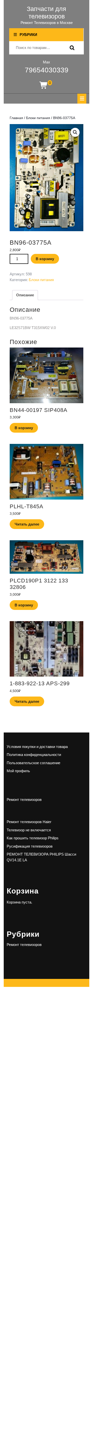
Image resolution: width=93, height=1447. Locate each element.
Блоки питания (38, 118)
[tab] (81, 99)
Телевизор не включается (29, 830)
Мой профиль (18, 771)
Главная (16, 118)
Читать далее (27, 524)
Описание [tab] (25, 295)
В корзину (45, 259)
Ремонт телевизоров (24, 799)
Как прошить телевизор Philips (33, 838)
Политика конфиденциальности (34, 754)
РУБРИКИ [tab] (28, 34)
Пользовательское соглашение (33, 763)
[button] (75, 132)
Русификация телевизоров (30, 846)
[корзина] (43, 85)
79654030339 (46, 70)
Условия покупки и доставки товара (37, 746)
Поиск (71, 48)
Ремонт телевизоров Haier (29, 822)
